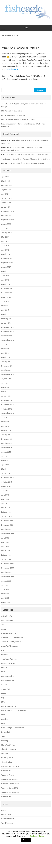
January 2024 (6, 198)
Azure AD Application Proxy (12, 637)
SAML (3, 736)
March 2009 (5, 551)
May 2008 (5, 594)
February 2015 (6, 319)
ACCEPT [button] (26, 840)
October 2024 (6, 185)
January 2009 (6, 559)
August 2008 (6, 581)
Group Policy (6, 689)
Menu (26, 28)
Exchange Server (7, 680)
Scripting (4, 741)
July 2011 (4, 456)
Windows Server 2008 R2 (10, 784)
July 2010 (4, 490)
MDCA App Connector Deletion (20, 47)
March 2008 (5, 602)
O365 (3, 723)
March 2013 (5, 392)
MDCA (33, 76)
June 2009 (5, 538)
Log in (3, 810)
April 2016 (5, 280)
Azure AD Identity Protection (12, 642)
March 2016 (5, 284)
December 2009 (7, 521)
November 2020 (7, 211)
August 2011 (6, 452)
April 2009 (5, 546)
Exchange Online (7, 676)
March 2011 (5, 469)
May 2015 (5, 306)
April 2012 (5, 426)
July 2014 (4, 344)
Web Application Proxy (10, 766)
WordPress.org (7, 823)
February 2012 (6, 430)
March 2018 (5, 254)
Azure (3, 629)
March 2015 (5, 314)
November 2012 (7, 405)
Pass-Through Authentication (12, 728)
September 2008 (7, 576)
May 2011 (5, 460)
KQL (3, 698)
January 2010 (6, 516)
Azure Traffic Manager (10, 646)
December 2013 (7, 366)
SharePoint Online (8, 745)
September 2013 (7, 374)
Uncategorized (7, 758)
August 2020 (6, 224)
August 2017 (6, 267)
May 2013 (5, 387)
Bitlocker (4, 655)
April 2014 (5, 353)
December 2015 (7, 288)
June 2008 (5, 589)
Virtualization (6, 762)
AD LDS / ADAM (7, 620)
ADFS (3, 624)
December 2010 (7, 478)
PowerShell (5, 732)
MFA (3, 702)
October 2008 (6, 572)
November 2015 (7, 293)
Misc (3, 715)
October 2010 (6, 482)
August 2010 (6, 486)
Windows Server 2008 (9, 779)
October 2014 (6, 336)
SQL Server (5, 753)
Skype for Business (8, 749)
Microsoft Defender (17, 76)
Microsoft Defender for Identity (13, 710)
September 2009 (7, 533)
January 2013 (6, 396)
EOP (3, 672)
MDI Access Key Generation (11, 111)
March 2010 (5, 508)
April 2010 (5, 503)
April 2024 (5, 194)
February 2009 (6, 555)
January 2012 (6, 435)
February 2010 (6, 512)
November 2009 (7, 525)
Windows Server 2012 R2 (10, 792)
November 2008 (7, 568)
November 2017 (7, 258)
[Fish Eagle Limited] (26, 19)
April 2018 (5, 250)
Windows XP (6, 796)
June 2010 (5, 495)
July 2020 (4, 228)
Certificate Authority (9, 659)
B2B (2, 650)
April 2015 (5, 310)
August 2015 (6, 297)
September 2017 (7, 263)
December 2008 (7, 564)
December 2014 (7, 327)
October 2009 (6, 529)
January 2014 (6, 362)
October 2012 (6, 409)
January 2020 (6, 233)
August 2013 (6, 379)
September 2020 (7, 220)
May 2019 (5, 237)
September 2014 (7, 340)
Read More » (12, 69)
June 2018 (5, 245)
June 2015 (5, 301)
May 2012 (5, 422)
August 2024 (6, 190)
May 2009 (5, 542)
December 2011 (7, 439)
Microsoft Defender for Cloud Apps (24, 79)
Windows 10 (6, 771)
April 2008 (5, 598)
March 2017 (5, 271)
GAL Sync (4, 685)
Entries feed (6, 814)
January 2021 (6, 207)
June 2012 (5, 417)
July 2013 (4, 383)
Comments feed (7, 819)
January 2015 (6, 323)
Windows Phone (7, 775)
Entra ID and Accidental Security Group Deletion (19, 119)
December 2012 (7, 400)
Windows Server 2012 (9, 788)
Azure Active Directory (10, 633)
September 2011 (7, 447)
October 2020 (6, 215)
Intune (3, 693)
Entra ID (4, 667)
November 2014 (7, 331)
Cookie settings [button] (37, 836)
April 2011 (5, 465)
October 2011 (6, 443)
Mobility (4, 719)
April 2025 (5, 177)
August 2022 (6, 202)
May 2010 (5, 499)
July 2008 (4, 585)
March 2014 (5, 357)
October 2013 (6, 370)
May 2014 (5, 349)
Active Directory (7, 616)
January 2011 (6, 473)
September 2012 (7, 413)
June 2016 (5, 276)
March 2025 (5, 181)
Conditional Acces (8, 663)
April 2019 (5, 241)
